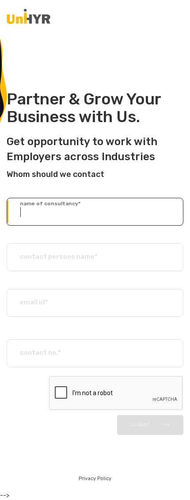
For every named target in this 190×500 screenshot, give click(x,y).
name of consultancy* (50, 203)
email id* (34, 302)
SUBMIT (140, 425)
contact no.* (40, 353)
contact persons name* (59, 257)
